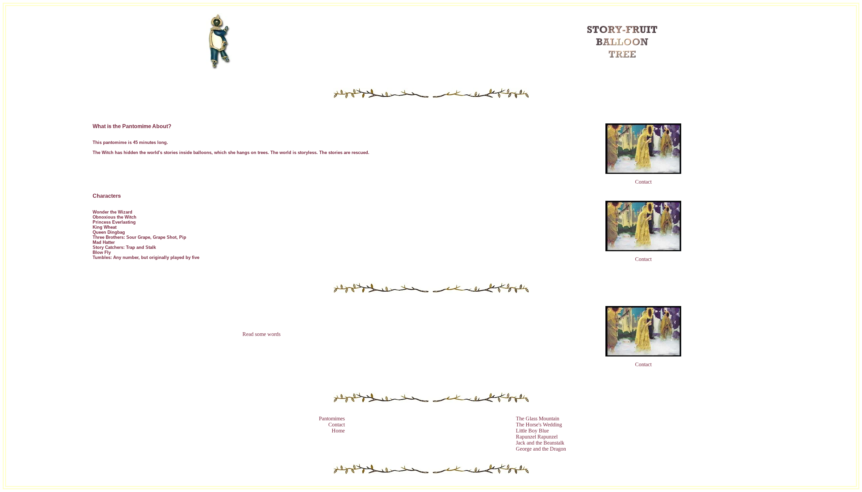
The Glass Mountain (537, 418)
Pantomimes (332, 418)
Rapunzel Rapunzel (537, 437)
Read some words (261, 334)
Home (338, 430)
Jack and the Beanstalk (540, 443)
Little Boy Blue (532, 430)
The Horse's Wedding (539, 424)
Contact (643, 182)
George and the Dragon (541, 449)
